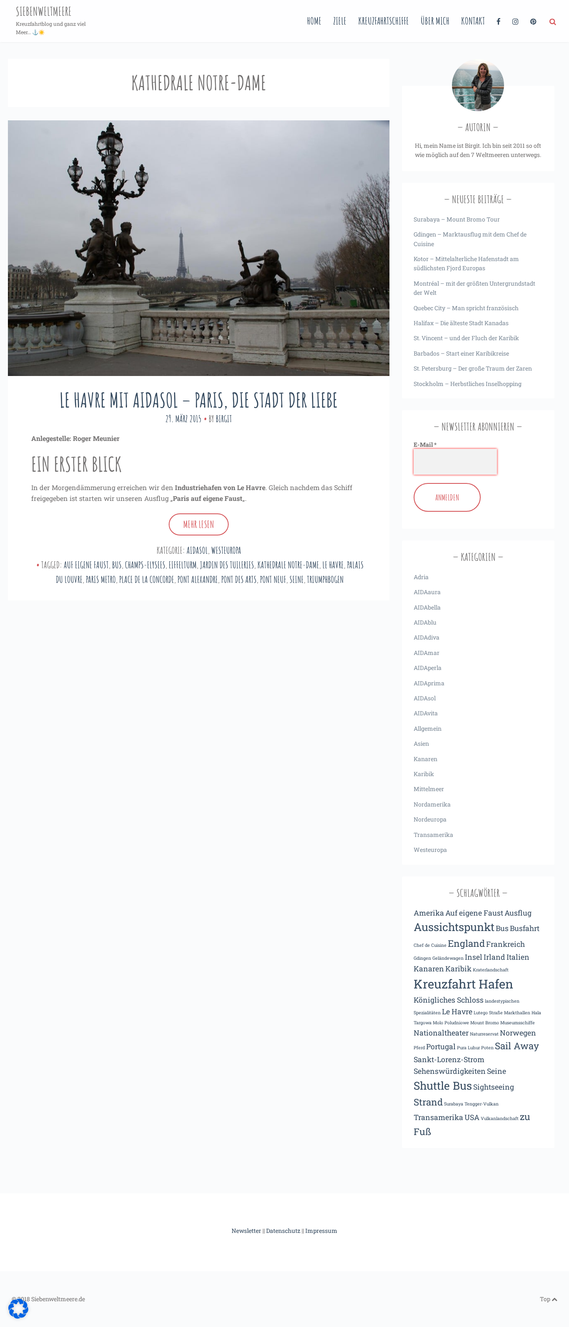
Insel (473, 957)
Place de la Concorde (146, 579)
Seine (296, 579)
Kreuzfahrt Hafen (463, 984)
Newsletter (246, 1231)
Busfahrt (524, 928)
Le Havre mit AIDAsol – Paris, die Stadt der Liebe (199, 400)
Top (546, 1299)
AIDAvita (426, 713)
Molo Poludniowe (451, 1023)
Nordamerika (432, 804)
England (466, 943)
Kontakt (473, 21)
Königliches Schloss (449, 1000)
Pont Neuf (273, 579)
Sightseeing (493, 1087)
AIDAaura (427, 592)
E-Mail (425, 444)
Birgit (224, 418)
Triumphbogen (325, 579)
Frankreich (505, 944)
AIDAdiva (426, 637)
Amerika (429, 913)
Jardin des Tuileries (227, 564)
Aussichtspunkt (454, 927)
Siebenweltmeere (44, 11)
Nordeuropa (430, 819)
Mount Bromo (484, 1023)
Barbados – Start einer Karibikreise (461, 353)
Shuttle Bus (443, 1085)
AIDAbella (427, 607)
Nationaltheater (441, 1033)
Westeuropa (226, 550)
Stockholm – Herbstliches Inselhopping (468, 384)
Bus (117, 564)
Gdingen (422, 958)
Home (314, 21)
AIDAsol (197, 550)
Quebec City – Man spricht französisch (466, 308)
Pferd (419, 1048)
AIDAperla (428, 668)
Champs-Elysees (145, 564)
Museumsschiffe (517, 1023)
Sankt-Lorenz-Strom (449, 1059)
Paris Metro (101, 579)
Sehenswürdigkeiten (450, 1071)
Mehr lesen (198, 524)
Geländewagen (448, 958)
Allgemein (428, 728)
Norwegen (518, 1033)
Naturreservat (484, 1034)
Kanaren (425, 759)
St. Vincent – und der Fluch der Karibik (466, 338)
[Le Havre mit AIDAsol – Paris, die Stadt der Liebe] (198, 248)
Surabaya (453, 1104)
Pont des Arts (239, 579)
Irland (494, 957)
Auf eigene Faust (86, 564)
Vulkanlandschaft (500, 1118)
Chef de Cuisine (430, 945)
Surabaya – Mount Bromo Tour (457, 219)
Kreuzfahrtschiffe (383, 21)
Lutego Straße (488, 1013)
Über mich (435, 21)
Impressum (321, 1231)
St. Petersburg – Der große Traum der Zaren (473, 368)
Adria (421, 577)
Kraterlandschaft (491, 970)
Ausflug (518, 913)
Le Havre (333, 564)
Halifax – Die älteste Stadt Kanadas (461, 323)
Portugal (441, 1046)
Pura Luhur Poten (475, 1048)
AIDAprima (429, 683)
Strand (428, 1102)
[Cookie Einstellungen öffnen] (18, 1316)
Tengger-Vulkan (481, 1104)
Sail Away (517, 1046)
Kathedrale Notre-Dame (288, 564)
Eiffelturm (183, 564)
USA (471, 1117)
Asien (421, 743)
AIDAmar (426, 653)
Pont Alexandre (197, 579)
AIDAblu (425, 622)
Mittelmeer (429, 789)
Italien (518, 957)
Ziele (340, 21)
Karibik (424, 774)
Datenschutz (283, 1231)
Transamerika (433, 835)
